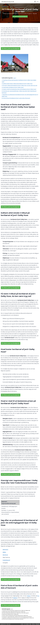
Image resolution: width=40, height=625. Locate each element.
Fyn (38, 596)
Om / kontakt (26, 624)
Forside (22, 624)
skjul (14, 78)
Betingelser (38, 624)
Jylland (28, 596)
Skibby (4, 552)
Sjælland (15, 597)
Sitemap (33, 624)
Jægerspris (5, 549)
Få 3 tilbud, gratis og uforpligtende (20, 16)
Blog (30, 624)
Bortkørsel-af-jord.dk (8, 2)
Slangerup (5, 554)
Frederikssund (6, 560)
